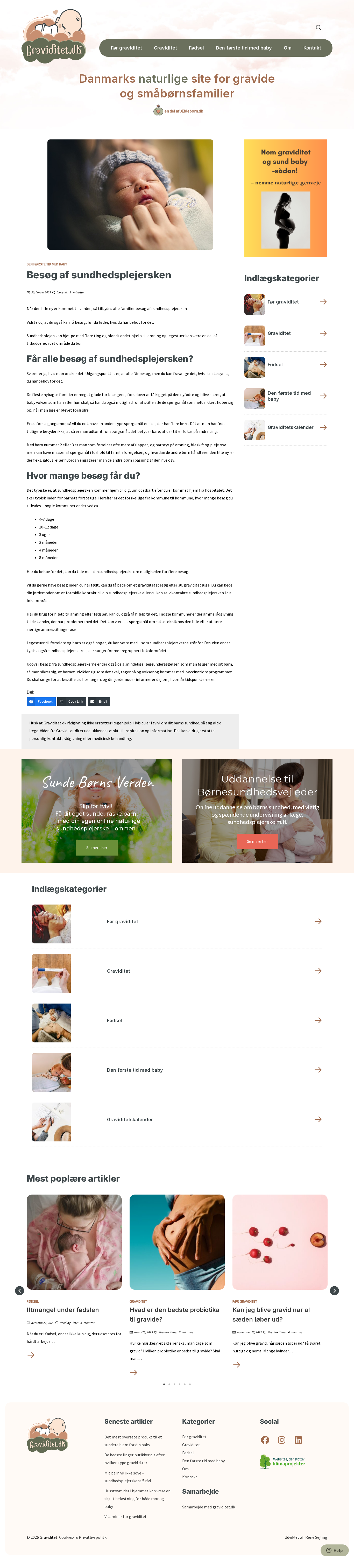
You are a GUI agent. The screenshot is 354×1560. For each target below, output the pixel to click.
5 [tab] (184, 1384)
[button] (19, 1290)
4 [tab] (179, 1384)
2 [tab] (169, 1384)
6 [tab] (190, 1384)
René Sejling (316, 1537)
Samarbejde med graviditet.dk (208, 1506)
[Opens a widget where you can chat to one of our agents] (334, 1550)
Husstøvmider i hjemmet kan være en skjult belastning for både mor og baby (137, 1498)
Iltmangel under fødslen (63, 1310)
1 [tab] (164, 1384)
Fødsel (33, 1301)
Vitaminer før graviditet (125, 1516)
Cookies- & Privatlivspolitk (83, 1537)
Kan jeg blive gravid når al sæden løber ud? (271, 1314)
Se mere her (96, 847)
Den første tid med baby (47, 264)
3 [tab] (174, 1384)
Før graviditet (244, 1301)
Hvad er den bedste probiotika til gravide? (175, 1314)
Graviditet (138, 1301)
